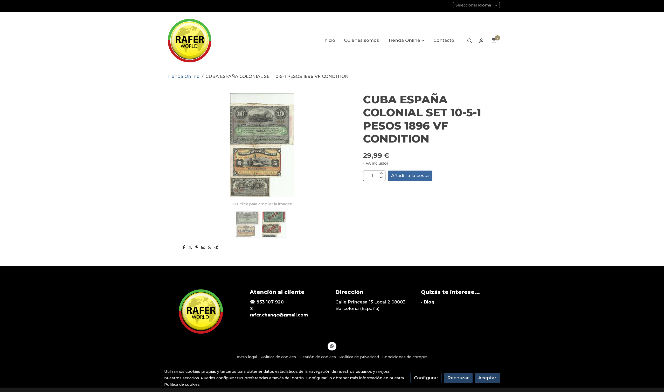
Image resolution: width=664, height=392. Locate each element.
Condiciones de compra (404, 357)
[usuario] (481, 40)
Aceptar (487, 377)
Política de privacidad (359, 357)
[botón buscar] (469, 40)
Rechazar (458, 377)
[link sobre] (204, 311)
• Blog (427, 302)
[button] (406, 40)
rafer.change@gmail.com (279, 314)
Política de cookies (278, 357)
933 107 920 (270, 302)
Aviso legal (247, 357)
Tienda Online (183, 76)
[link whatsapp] (332, 345)
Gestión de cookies (318, 357)
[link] (189, 40)
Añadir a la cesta (410, 175)
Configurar (426, 377)
